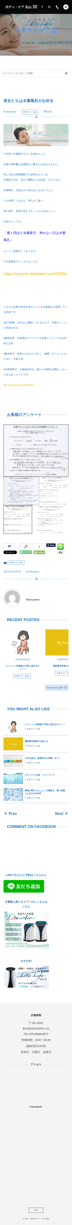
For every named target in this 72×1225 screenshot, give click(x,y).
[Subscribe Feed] (49, 7)
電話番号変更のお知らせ (36, 741)
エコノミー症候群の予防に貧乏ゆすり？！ (45, 724)
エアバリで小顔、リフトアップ (40, 775)
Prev (13, 813)
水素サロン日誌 (30, 112)
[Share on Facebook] (42, 7)
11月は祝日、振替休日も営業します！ (43, 758)
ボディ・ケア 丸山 (18, 7)
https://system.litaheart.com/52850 (35, 274)
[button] (66, 7)
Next (59, 813)
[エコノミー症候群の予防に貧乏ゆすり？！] (22, 642)
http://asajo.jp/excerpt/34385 (18, 385)
